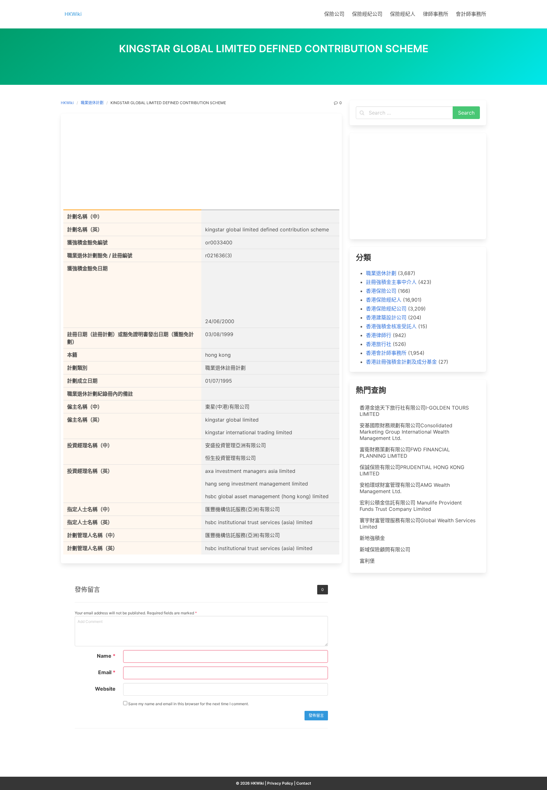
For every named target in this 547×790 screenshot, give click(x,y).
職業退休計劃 (92, 102)
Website (105, 689)
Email (107, 672)
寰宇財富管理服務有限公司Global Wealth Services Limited (417, 523)
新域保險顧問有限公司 (385, 549)
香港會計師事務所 (386, 353)
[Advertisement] (201, 162)
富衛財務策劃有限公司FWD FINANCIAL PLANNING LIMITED (405, 452)
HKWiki (67, 102)
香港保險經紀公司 (386, 308)
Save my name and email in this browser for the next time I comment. (188, 703)
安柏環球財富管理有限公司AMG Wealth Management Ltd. (405, 488)
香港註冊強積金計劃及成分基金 (401, 362)
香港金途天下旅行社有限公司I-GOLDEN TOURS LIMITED (414, 410)
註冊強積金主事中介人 (391, 282)
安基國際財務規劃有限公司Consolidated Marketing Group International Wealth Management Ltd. (406, 431)
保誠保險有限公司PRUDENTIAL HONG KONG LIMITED (412, 470)
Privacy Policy (280, 783)
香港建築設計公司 (386, 317)
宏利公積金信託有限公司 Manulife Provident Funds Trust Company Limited (411, 505)
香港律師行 (378, 335)
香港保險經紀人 (383, 300)
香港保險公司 (381, 291)
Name (106, 656)
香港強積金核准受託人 (391, 326)
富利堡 (367, 561)
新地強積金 (372, 538)
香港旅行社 (378, 344)
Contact (303, 783)
